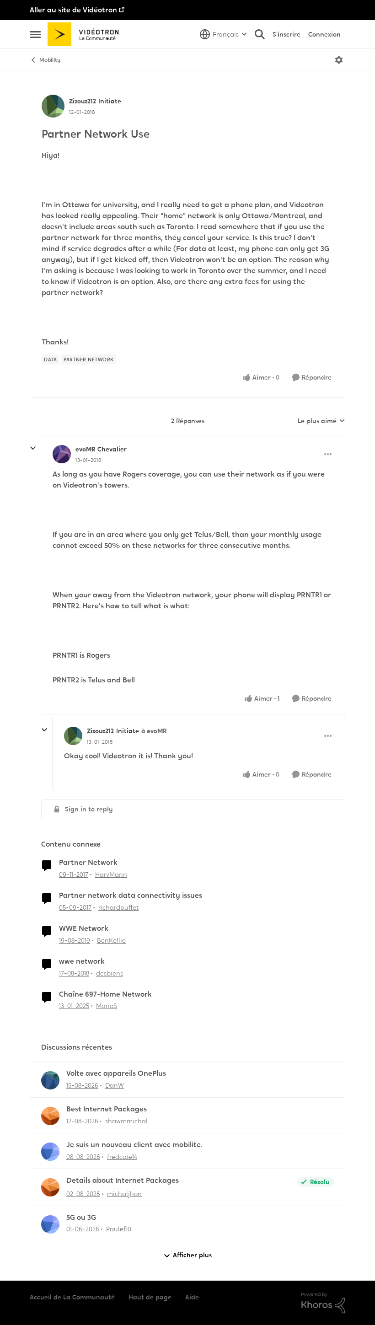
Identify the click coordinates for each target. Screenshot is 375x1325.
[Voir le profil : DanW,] (50, 1080)
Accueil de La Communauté (72, 1297)
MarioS (106, 1006)
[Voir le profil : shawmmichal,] (50, 1116)
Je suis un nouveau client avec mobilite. (134, 1144)
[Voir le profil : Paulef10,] (50, 1224)
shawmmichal (126, 1121)
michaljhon (124, 1194)
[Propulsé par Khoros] (323, 1303)
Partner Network (88, 862)
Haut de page (150, 1297)
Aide (192, 1297)
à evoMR (153, 731)
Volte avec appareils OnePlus (116, 1073)
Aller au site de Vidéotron (73, 10)
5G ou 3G (81, 1217)
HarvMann (111, 874)
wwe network (82, 961)
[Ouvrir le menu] (338, 60)
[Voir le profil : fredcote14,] (50, 1152)
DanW (114, 1085)
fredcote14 (122, 1157)
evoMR (85, 449)
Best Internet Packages (106, 1109)
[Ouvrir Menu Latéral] (35, 34)
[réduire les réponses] (32, 448)
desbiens (109, 973)
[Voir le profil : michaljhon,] (50, 1187)
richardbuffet (118, 907)
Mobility (49, 60)
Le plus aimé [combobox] (321, 421)
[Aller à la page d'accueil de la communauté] (86, 34)
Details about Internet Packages (122, 1180)
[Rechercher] (259, 34)
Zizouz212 (82, 101)
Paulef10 (118, 1229)
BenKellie (111, 940)
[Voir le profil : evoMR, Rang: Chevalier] (62, 454)
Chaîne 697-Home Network (105, 994)
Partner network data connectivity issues (130, 895)
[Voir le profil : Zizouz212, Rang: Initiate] (53, 106)
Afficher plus (192, 1255)
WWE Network (83, 928)
